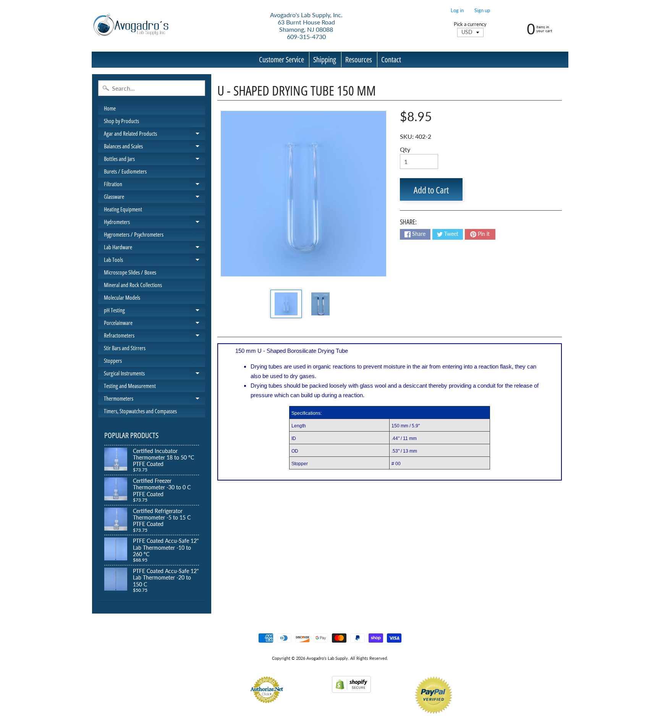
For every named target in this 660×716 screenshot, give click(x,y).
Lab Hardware (154, 248)
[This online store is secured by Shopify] (351, 688)
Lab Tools (154, 261)
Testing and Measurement (130, 386)
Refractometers (154, 336)
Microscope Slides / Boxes (130, 272)
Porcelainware (154, 324)
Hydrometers (154, 223)
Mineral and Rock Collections (133, 285)
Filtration (154, 185)
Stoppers (113, 360)
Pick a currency (470, 24)
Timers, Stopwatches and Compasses (140, 411)
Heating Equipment (123, 209)
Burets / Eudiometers (125, 171)
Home (110, 108)
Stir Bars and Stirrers (125, 348)
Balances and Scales (154, 147)
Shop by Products (121, 121)
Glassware (154, 198)
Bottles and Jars (154, 160)
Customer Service (281, 59)
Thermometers (154, 400)
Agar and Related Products (154, 135)
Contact (391, 59)
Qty (405, 149)
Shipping (324, 59)
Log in (457, 10)
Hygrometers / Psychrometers (133, 234)
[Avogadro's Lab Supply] (131, 25)
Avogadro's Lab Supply (327, 658)
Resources (358, 59)
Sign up (482, 10)
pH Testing (154, 311)
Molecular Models (122, 297)
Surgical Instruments (154, 374)
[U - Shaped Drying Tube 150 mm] (285, 304)
